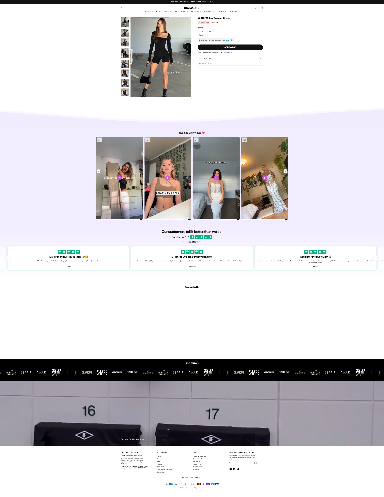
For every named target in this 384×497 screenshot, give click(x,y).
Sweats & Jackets (209, 11)
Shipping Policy (197, 461)
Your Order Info (233, 11)
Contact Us (160, 472)
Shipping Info (206, 63)
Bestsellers (148, 11)
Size (209, 31)
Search (159, 461)
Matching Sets (195, 11)
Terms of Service (198, 467)
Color (201, 31)
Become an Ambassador (164, 469)
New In (158, 11)
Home (159, 456)
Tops (175, 11)
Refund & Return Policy (200, 456)
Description (205, 58)
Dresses (166, 11)
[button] (286, 171)
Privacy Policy (197, 464)
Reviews (159, 464)
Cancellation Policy (198, 459)
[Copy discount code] (231, 40)
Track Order (160, 467)
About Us (196, 469)
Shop (158, 459)
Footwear (221, 11)
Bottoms (183, 11)
